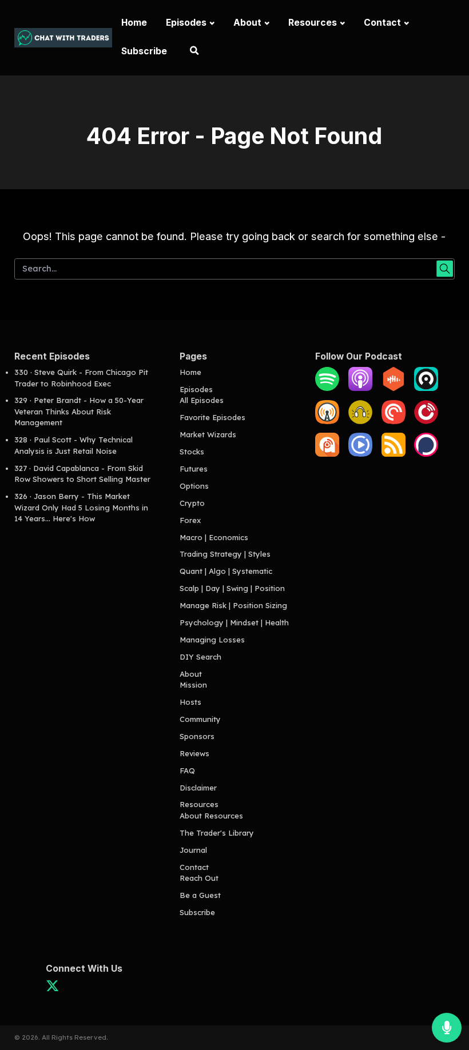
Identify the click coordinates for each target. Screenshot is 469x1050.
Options (194, 485)
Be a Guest (200, 895)
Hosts (190, 701)
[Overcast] (327, 421)
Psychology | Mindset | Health (234, 622)
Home (134, 22)
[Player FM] (426, 421)
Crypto (192, 503)
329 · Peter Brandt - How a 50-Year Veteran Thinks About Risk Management (79, 411)
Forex (190, 520)
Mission (193, 684)
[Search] (194, 52)
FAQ (187, 770)
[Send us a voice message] (446, 1028)
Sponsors (197, 736)
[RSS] (393, 453)
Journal (193, 850)
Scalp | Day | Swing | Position (232, 588)
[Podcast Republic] (360, 453)
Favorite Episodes (212, 417)
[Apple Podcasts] (360, 388)
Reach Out (199, 878)
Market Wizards (208, 434)
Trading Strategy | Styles (225, 553)
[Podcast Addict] (327, 453)
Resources (312, 22)
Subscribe (144, 51)
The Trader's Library (217, 832)
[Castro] (426, 388)
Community (200, 719)
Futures (194, 468)
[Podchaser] (426, 453)
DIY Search (200, 656)
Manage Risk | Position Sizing (233, 605)
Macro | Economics (214, 537)
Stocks (192, 451)
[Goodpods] (360, 421)
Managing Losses (212, 639)
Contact (382, 22)
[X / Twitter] (52, 988)
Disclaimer (198, 787)
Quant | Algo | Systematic (226, 571)
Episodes (186, 22)
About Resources (211, 815)
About (247, 22)
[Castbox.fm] (393, 388)
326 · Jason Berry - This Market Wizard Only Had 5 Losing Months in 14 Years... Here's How (81, 507)
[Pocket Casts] (393, 421)
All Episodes (202, 400)
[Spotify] (327, 388)
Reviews (194, 753)
